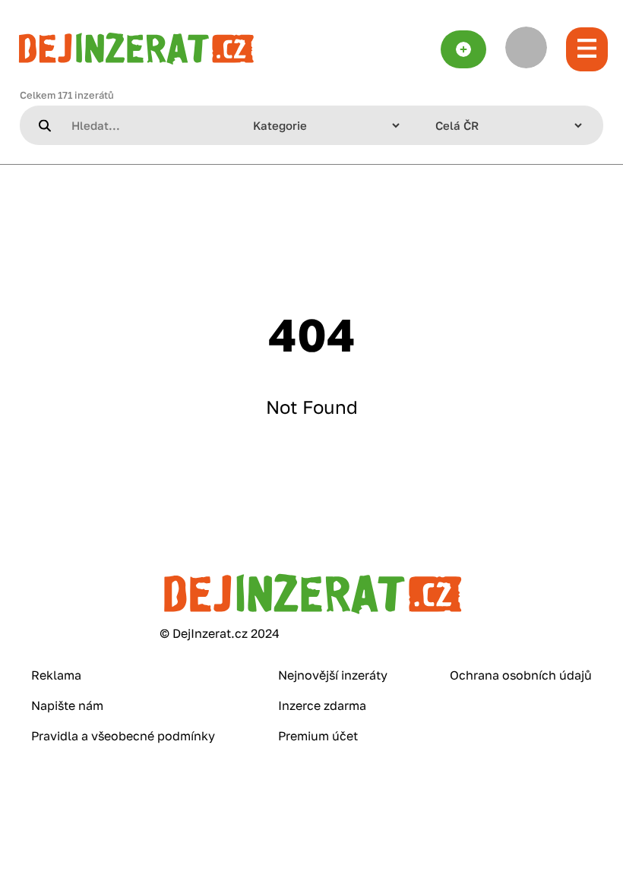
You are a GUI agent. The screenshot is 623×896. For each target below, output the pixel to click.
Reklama (56, 675)
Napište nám (67, 705)
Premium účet (318, 735)
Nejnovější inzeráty (332, 675)
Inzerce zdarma (322, 705)
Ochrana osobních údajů (521, 675)
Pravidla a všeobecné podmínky (123, 735)
